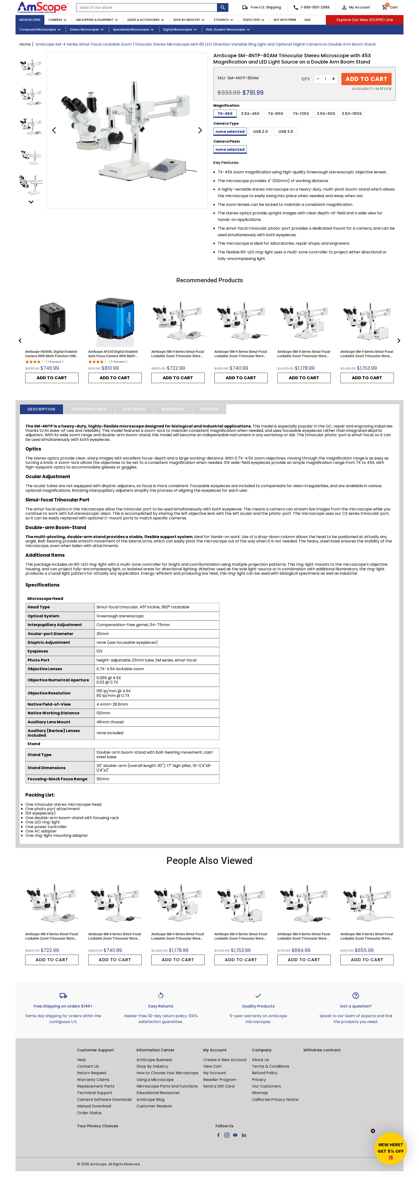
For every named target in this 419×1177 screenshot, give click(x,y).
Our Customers (266, 1086)
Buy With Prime (285, 20)
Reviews (209, 409)
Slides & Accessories (143, 20)
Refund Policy (264, 1073)
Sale (307, 20)
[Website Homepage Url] (42, 7)
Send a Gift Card (218, 1086)
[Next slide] (398, 341)
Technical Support (94, 1093)
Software (134, 409)
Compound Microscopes (37, 29)
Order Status (89, 1113)
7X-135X (301, 113)
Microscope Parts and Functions (167, 1086)
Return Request (91, 1073)
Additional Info (89, 409)
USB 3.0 (285, 131)
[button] (390, 1148)
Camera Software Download (104, 1099)
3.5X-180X (352, 113)
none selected (230, 131)
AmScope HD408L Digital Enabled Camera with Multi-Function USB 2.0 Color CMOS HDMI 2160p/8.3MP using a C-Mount (51, 354)
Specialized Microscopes (131, 29)
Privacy (259, 1079)
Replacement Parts (95, 1086)
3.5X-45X (250, 113)
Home (25, 44)
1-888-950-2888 (315, 7)
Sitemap (260, 1093)
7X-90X (275, 113)
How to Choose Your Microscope (167, 1073)
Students (221, 20)
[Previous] (54, 130)
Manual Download (94, 1106)
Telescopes (251, 20)
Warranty (173, 409)
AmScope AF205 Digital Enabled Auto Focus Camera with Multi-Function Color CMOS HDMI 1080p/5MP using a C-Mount (113, 354)
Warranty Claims (93, 1079)
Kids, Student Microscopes (225, 29)
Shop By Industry (186, 20)
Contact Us (88, 1066)
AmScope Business (154, 1060)
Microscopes (29, 20)
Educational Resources (158, 1093)
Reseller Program (219, 1079)
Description (41, 409)
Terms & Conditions (270, 1066)
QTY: (306, 79)
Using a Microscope (155, 1079)
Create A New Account (225, 1060)
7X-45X (225, 113)
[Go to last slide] (20, 341)
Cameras (55, 20)
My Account (359, 7)
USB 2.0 (260, 131)
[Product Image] (31, 67)
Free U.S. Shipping (265, 7)
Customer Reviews (154, 1106)
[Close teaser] (373, 1131)
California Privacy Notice (275, 1099)
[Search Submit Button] (222, 7)
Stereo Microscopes (84, 29)
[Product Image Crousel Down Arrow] (31, 202)
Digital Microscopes (177, 29)
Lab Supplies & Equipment (94, 20)
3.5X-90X (326, 113)
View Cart (212, 1066)
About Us (260, 1060)
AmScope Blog (150, 1099)
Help (81, 1060)
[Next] (199, 130)
